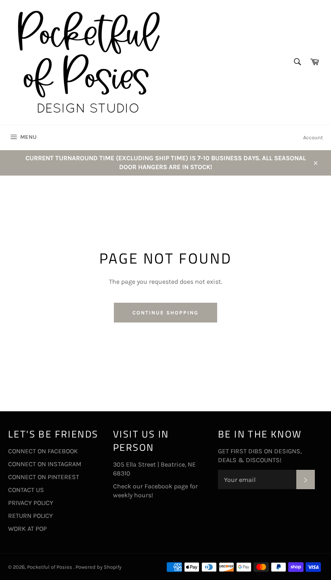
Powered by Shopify (98, 567)
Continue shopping (165, 313)
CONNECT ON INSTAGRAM (45, 464)
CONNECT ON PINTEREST (43, 477)
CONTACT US (26, 490)
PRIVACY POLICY (30, 503)
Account (313, 137)
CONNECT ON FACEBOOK (43, 451)
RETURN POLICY (30, 515)
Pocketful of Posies (50, 567)
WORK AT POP (27, 528)
